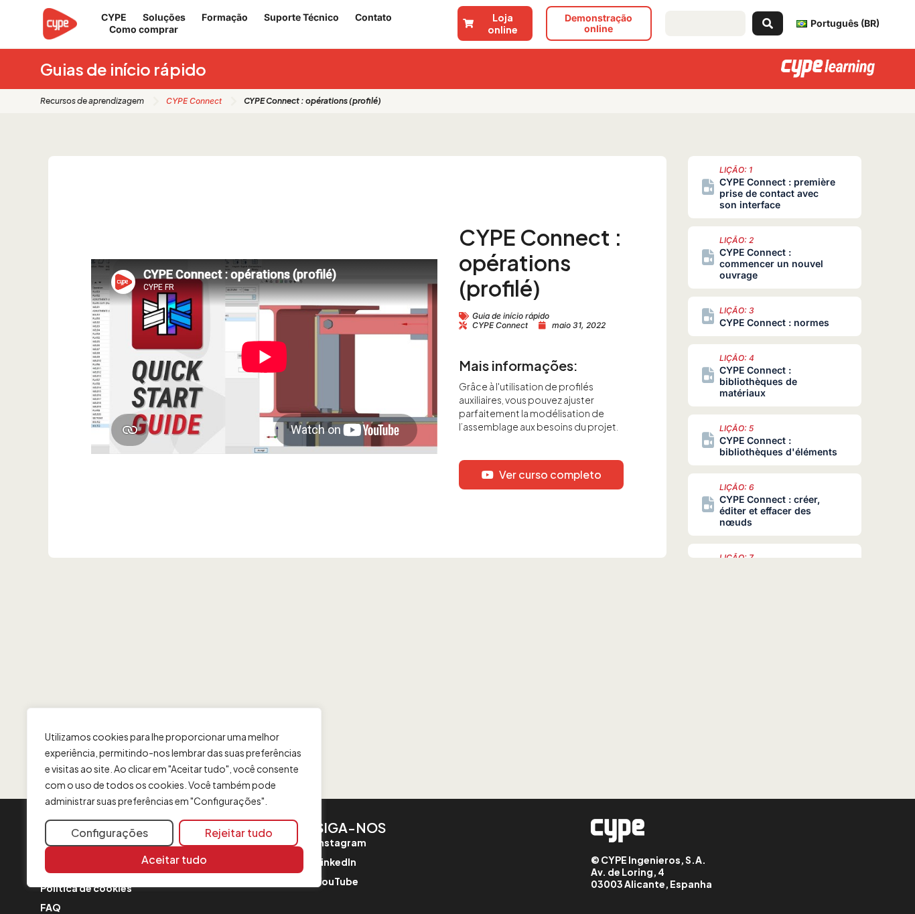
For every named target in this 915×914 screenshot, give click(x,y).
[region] (174, 798)
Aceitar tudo (174, 859)
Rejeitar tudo (239, 833)
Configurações (109, 833)
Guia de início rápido (510, 316)
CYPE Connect (194, 101)
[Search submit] (767, 23)
